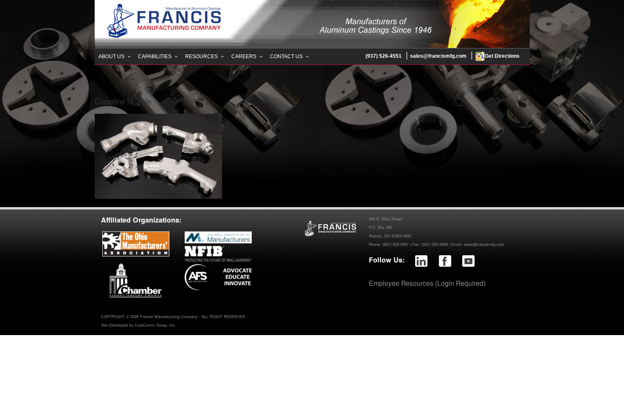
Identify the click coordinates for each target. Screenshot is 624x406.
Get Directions (502, 56)
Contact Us (286, 56)
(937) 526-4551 (383, 56)
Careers (243, 56)
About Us (111, 56)
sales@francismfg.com (438, 56)
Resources (201, 56)
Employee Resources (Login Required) (427, 283)
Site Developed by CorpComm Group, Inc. (138, 325)
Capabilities (154, 56)
